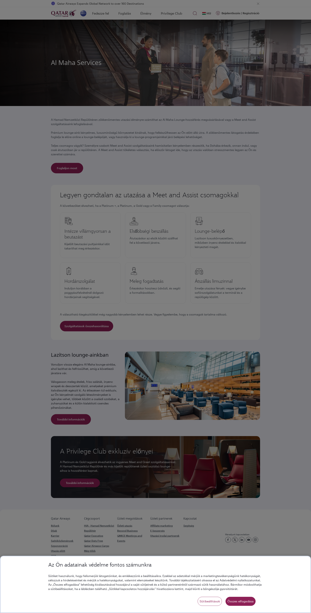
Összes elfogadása (240, 601)
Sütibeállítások (210, 601)
